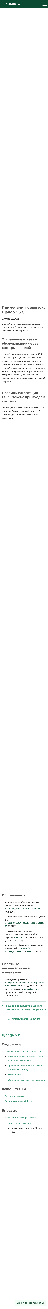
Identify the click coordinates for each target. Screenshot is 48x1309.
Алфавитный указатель (16, 1096)
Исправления (14, 1074)
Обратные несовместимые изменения (27, 1079)
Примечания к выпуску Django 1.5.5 (23, 1051)
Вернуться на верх (25, 1019)
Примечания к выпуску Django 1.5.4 (25, 1009)
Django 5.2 (11, 1035)
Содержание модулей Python (19, 1101)
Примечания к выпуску (19, 1122)
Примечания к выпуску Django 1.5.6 (23, 1005)
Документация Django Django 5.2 (21, 1117)
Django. (13, 4)
